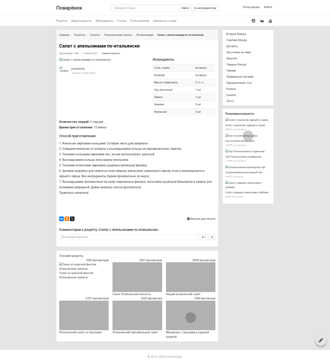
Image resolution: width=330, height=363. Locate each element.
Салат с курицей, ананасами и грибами (246, 192)
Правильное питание (240, 76)
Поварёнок (69, 8)
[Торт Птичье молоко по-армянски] (248, 151)
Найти (185, 8)
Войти (268, 7)
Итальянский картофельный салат (135, 332)
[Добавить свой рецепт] (321, 340)
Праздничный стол (239, 83)
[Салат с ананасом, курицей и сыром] (248, 120)
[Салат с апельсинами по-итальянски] (104, 60)
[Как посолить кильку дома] (248, 136)
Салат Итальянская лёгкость (131, 294)
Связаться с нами (164, 21)
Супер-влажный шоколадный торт (243, 172)
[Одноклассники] (67, 219)
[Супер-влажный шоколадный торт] (248, 167)
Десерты (232, 46)
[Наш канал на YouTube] (270, 21)
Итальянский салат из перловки (80, 332)
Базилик (159, 75)
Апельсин (160, 111)
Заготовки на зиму (238, 52)
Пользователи (139, 21)
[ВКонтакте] (61, 219)
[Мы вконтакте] (262, 21)
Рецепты (62, 21)
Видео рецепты (81, 21)
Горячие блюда (236, 40)
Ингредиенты (104, 21)
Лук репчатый (163, 90)
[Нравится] (212, 237)
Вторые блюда (236, 34)
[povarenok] (64, 69)
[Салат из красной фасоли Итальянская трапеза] (84, 266)
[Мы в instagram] (253, 21)
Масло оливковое (166, 82)
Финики (159, 104)
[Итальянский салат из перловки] (84, 315)
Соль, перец (162, 67)
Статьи (121, 21)
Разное (231, 89)
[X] (72, 219)
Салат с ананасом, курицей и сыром (245, 125)
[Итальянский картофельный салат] (137, 315)
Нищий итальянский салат (183, 294)
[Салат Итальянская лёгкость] (137, 277)
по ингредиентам (205, 8)
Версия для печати (202, 219)
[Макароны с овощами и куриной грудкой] (190, 315)
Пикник (231, 70)
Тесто (230, 101)
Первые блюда (236, 64)
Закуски (231, 58)
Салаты (231, 95)
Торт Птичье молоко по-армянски (243, 156)
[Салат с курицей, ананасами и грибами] (248, 185)
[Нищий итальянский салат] (190, 277)
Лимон (158, 97)
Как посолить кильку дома (239, 141)
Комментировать (111, 53)
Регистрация (251, 7)
